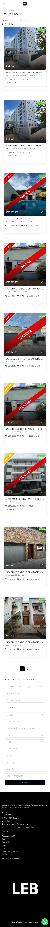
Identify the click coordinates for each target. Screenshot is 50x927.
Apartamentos (7, 836)
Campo (4, 839)
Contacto (5, 832)
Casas (4, 842)
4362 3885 (8, 821)
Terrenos (5, 854)
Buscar (25, 782)
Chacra (4, 845)
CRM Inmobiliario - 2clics (30, 922)
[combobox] (24, 20)
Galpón (4, 848)
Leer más (5, 812)
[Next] (32, 668)
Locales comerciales (9, 851)
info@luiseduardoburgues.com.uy (16, 824)
